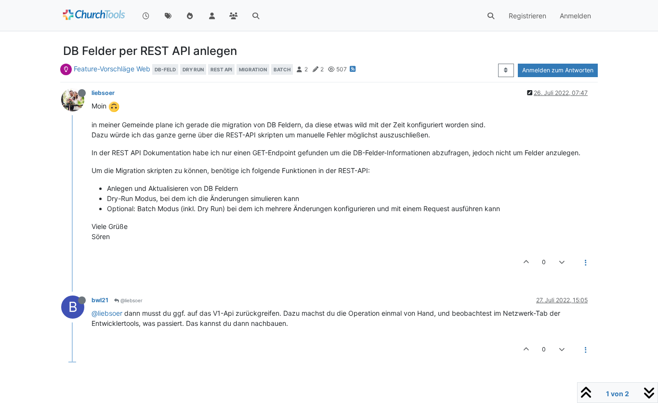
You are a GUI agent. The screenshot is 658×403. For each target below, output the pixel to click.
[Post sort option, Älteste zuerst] (506, 70)
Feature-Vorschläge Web (112, 69)
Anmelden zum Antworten (557, 70)
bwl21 (100, 300)
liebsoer (103, 92)
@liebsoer (131, 300)
